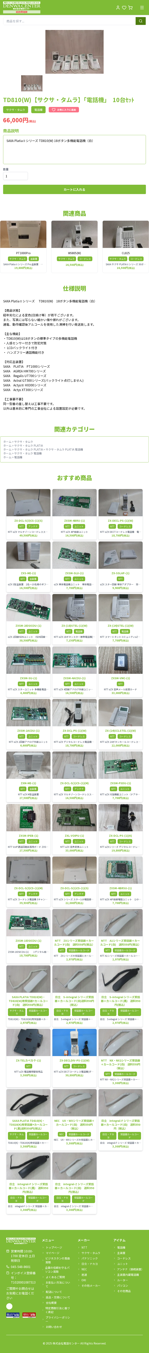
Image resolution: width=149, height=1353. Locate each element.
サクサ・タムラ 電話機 (28, 453)
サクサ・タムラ (23, 442)
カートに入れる (74, 189)
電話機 (18, 457)
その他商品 (124, 1291)
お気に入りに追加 (66, 109)
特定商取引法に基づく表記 (57, 1310)
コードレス (124, 1258)
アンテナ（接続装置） (130, 1269)
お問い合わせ (54, 1327)
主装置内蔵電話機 (128, 1275)
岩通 (84, 1275)
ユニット (122, 1264)
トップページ (54, 1247)
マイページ (52, 1253)
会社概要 (51, 1303)
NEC (84, 1269)
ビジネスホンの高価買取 (57, 1260)
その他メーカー (90, 1285)
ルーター (122, 1280)
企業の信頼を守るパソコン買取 (57, 1269)
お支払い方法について (58, 1284)
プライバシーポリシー (58, 1319)
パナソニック (89, 1258)
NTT (84, 1247)
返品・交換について (58, 1297)
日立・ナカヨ (89, 1264)
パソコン (122, 1285)
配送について (54, 1292)
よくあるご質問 (55, 1277)
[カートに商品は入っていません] (130, 7)
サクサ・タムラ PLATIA (28, 445)
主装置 (121, 1253)
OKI (83, 1280)
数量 (6, 169)
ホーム (7, 442)
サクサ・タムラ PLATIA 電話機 (64, 449)
